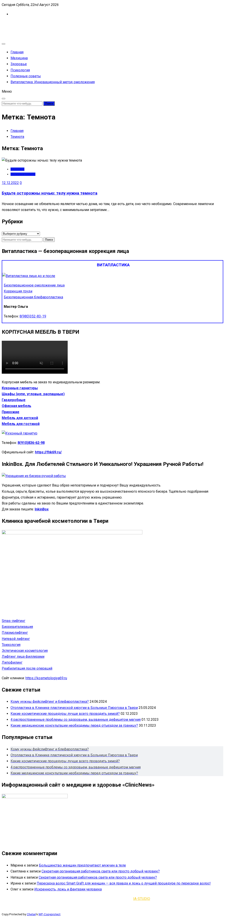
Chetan (31, 914)
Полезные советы (26, 76)
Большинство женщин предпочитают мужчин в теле (82, 865)
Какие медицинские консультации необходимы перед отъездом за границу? (74, 725)
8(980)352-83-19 (33, 316)
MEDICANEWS (13, 24)
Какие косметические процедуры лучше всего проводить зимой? (65, 714)
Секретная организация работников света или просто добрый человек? (101, 871)
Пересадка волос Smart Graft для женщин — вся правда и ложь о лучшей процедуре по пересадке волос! (124, 883)
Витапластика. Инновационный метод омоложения (53, 82)
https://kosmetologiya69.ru (46, 678)
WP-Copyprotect (49, 914)
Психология (20, 70)
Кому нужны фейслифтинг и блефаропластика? (50, 701)
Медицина (19, 58)
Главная (17, 52)
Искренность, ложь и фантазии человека (68, 889)
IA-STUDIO (141, 899)
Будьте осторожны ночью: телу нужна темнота (49, 193)
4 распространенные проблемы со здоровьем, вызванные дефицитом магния (76, 719)
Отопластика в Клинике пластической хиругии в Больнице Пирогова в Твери (74, 708)
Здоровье (19, 64)
